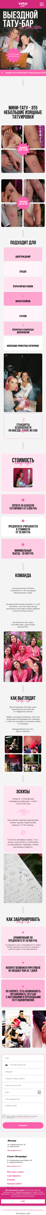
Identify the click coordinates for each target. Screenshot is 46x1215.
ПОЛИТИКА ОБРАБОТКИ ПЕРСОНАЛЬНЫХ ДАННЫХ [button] (23, 1210)
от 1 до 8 (36, 604)
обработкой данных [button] (24, 1192)
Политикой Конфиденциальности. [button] (25, 1117)
